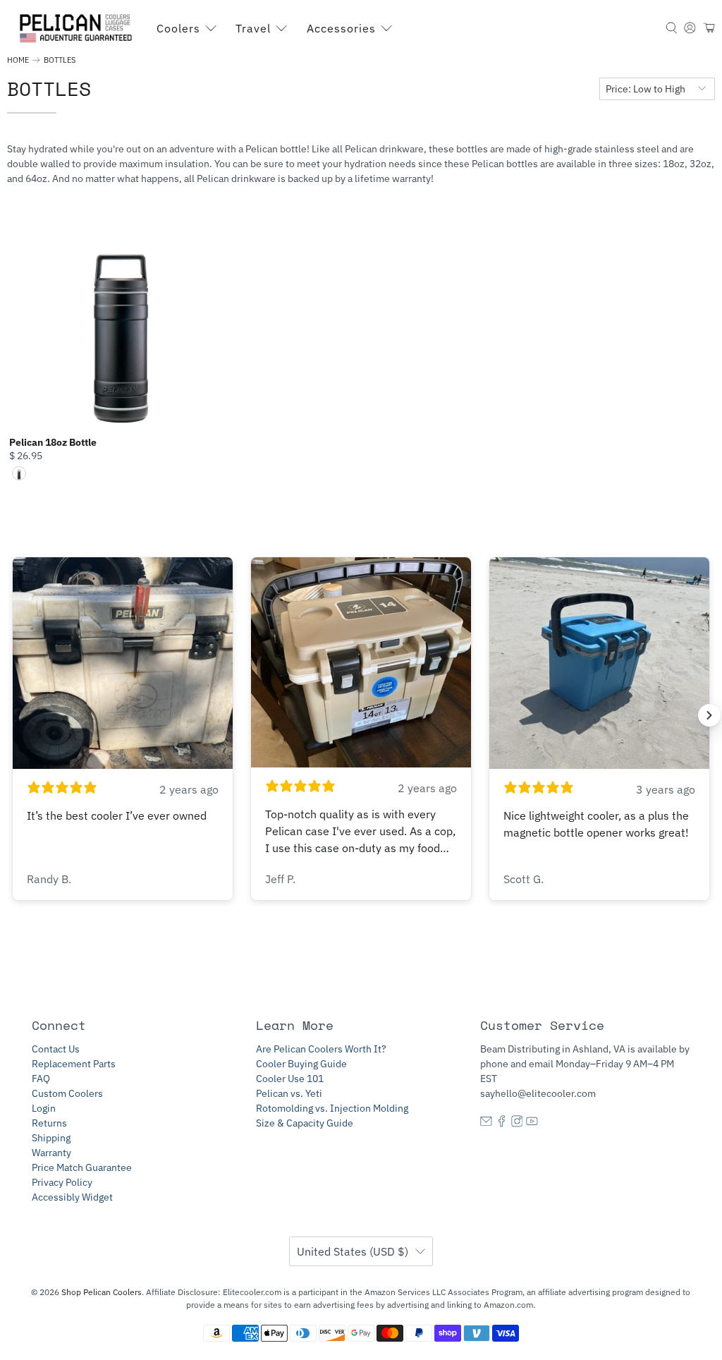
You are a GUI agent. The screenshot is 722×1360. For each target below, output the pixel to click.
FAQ (41, 1078)
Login (44, 1108)
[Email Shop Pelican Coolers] (486, 1123)
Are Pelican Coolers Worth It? (321, 1049)
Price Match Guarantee (82, 1167)
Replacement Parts (74, 1063)
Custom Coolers (67, 1093)
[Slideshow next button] (709, 715)
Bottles (59, 60)
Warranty (51, 1152)
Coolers (178, 28)
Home (18, 60)
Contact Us (56, 1049)
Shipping (51, 1137)
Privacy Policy (62, 1182)
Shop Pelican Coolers (101, 1292)
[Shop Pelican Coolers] (78, 28)
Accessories (341, 28)
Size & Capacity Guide (304, 1123)
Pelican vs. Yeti (289, 1093)
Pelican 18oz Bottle (53, 442)
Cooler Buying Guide (301, 1063)
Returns (49, 1123)
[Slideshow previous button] (12, 715)
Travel (253, 28)
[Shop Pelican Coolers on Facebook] (502, 1123)
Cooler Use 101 (290, 1078)
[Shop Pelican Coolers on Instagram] (517, 1123)
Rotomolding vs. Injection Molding (332, 1108)
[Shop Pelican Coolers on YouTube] (532, 1123)
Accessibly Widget (72, 1197)
